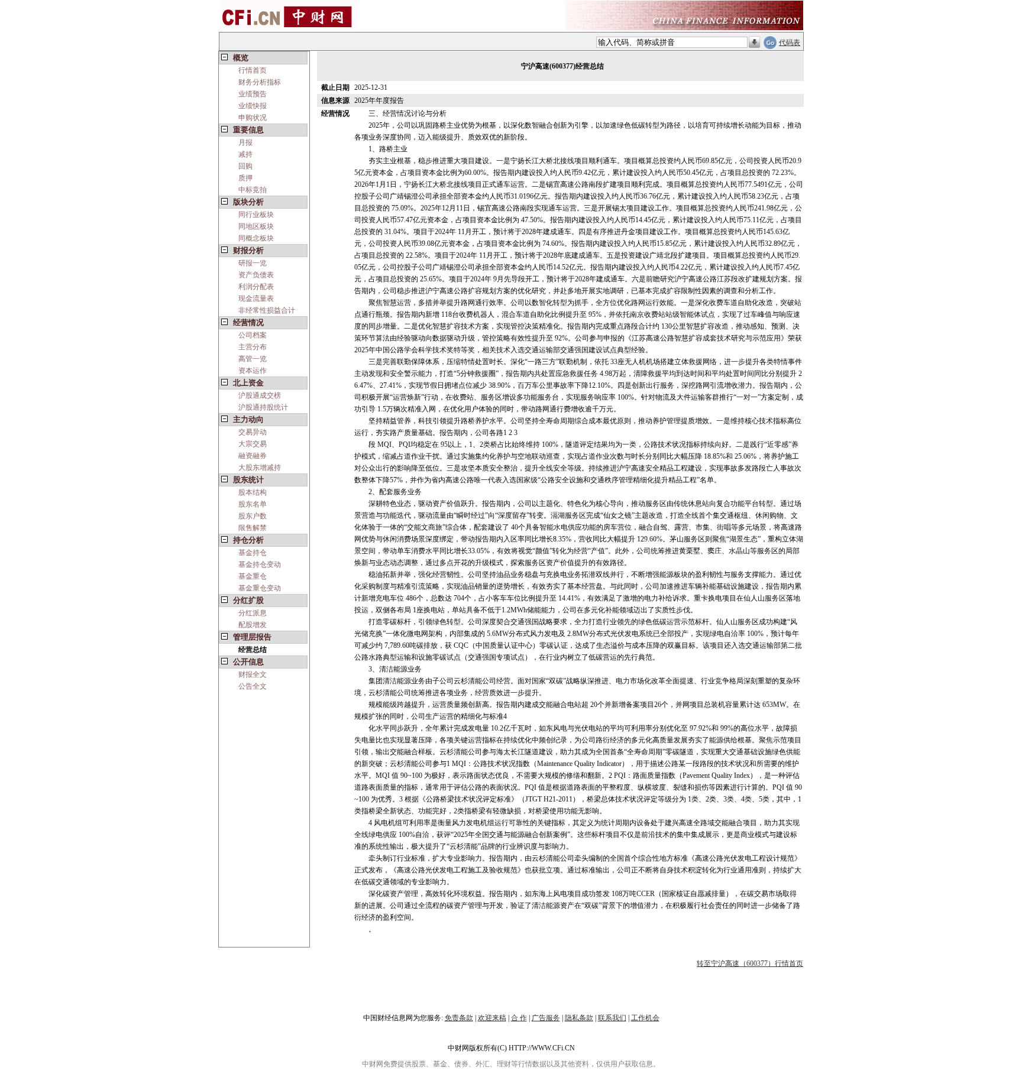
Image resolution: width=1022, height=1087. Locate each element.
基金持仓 (252, 553)
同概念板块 (256, 238)
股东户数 (252, 516)
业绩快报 (252, 106)
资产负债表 (256, 275)
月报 (245, 142)
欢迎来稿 (492, 1018)
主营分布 (252, 347)
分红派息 (252, 613)
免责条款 (459, 1018)
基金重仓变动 (259, 588)
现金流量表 (256, 298)
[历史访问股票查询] (754, 42)
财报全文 (252, 674)
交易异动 (252, 432)
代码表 (789, 42)
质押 (245, 178)
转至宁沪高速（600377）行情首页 (750, 963)
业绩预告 (252, 94)
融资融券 (252, 456)
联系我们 (612, 1018)
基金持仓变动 (259, 564)
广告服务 (546, 1018)
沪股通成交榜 (259, 395)
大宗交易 (252, 444)
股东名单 (252, 504)
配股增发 (252, 625)
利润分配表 (256, 287)
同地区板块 (256, 226)
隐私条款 (579, 1018)
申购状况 (252, 117)
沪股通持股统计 (263, 407)
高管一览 (252, 359)
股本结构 (252, 492)
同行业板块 (256, 214)
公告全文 (252, 686)
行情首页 (252, 70)
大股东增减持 (259, 467)
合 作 (519, 1018)
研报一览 (252, 263)
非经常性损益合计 (266, 310)
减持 (245, 154)
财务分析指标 (259, 82)
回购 (245, 166)
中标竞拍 (252, 190)
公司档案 (252, 335)
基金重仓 (252, 576)
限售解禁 (252, 528)
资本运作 (252, 370)
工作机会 (645, 1018)
